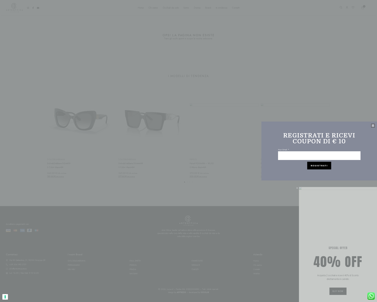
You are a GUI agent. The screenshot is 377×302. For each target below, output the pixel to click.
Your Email (283, 150)
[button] (373, 125)
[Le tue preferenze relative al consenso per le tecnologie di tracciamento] (5, 297)
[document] (188, 151)
